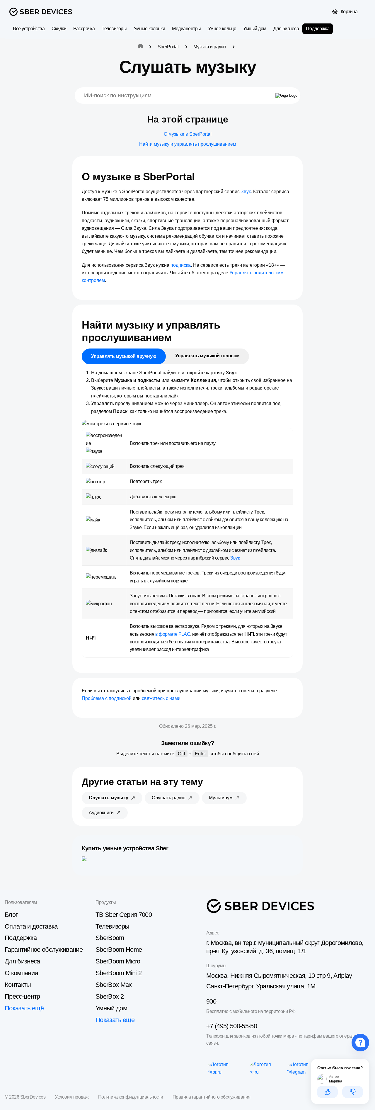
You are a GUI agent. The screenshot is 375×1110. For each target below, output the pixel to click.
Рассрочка (84, 28)
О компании (21, 973)
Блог (11, 914)
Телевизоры (114, 28)
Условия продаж (71, 1096)
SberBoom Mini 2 (119, 973)
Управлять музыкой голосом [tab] (207, 355)
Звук (246, 191)
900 (211, 1001)
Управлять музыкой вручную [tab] (123, 356)
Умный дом (254, 28)
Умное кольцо (222, 28)
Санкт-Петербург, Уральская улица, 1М (260, 986)
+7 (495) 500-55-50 (231, 1026)
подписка (181, 265)
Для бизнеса (286, 28)
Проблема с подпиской (107, 698)
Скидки (59, 28)
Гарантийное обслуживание (44, 949)
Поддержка (317, 28)
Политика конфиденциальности (130, 1096)
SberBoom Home (119, 949)
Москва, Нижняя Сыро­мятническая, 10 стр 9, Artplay (279, 975)
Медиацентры (186, 28)
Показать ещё (24, 1008)
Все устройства (29, 28)
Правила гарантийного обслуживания (211, 1096)
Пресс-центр (22, 996)
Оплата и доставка (31, 926)
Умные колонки (149, 28)
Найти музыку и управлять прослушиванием (187, 144)
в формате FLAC (172, 634)
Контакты (18, 984)
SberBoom (110, 937)
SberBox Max (114, 984)
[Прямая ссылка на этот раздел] (200, 177)
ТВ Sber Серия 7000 (124, 914)
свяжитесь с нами (161, 698)
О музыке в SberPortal (188, 134)
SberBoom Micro (118, 961)
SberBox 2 (110, 996)
